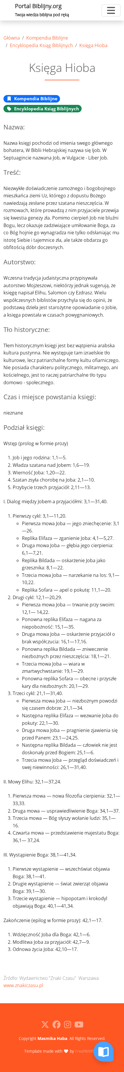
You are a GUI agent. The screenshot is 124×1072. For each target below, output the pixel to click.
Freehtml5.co (87, 1051)
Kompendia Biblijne (47, 38)
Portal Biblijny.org (42, 9)
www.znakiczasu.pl (23, 985)
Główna (11, 38)
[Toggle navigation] (111, 10)
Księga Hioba (93, 45)
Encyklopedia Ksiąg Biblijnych (41, 45)
